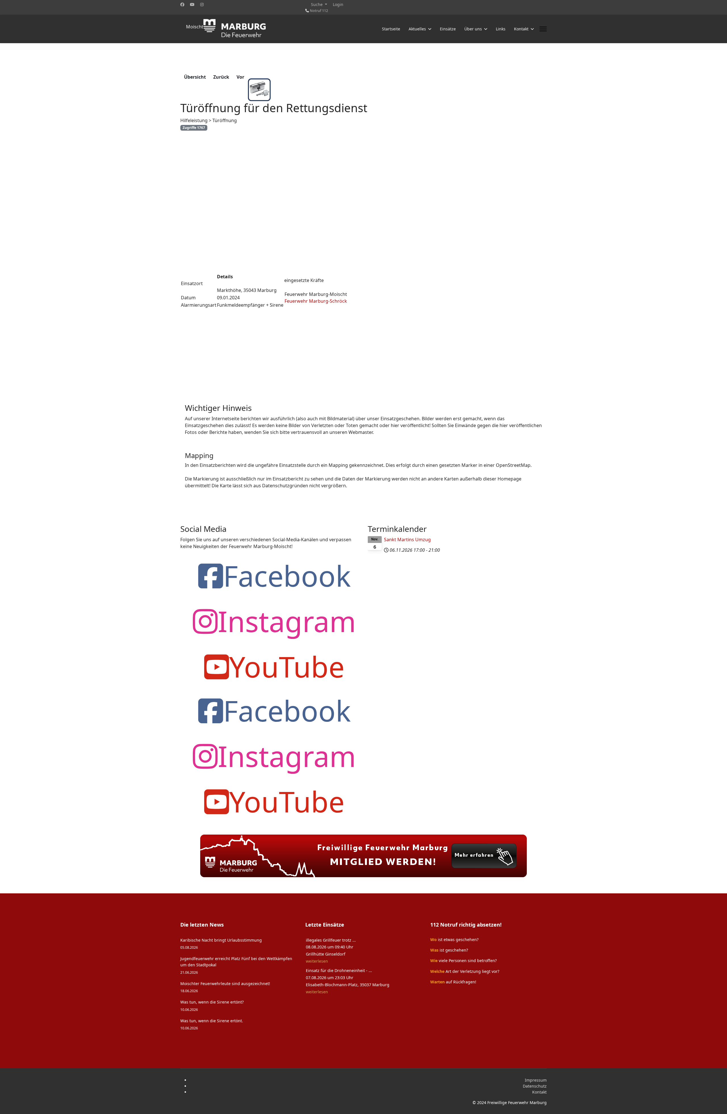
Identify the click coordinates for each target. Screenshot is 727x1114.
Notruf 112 (319, 10)
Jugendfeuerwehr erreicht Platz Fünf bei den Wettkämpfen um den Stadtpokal (236, 965)
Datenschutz (535, 1086)
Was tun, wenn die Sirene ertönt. (211, 1024)
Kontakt (539, 1092)
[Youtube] (192, 4)
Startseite (391, 29)
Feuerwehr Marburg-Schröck (316, 301)
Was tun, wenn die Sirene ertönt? (212, 1005)
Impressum (536, 1080)
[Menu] (543, 29)
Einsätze (448, 29)
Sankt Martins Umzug (407, 539)
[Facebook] (182, 4)
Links (500, 29)
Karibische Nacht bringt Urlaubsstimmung (221, 943)
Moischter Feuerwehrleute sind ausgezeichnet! (225, 987)
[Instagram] (202, 4)
